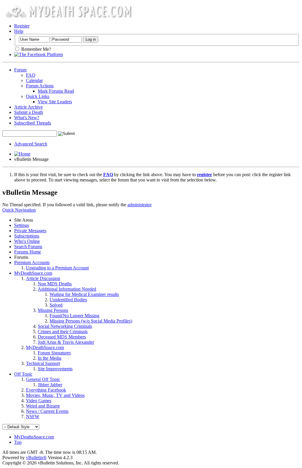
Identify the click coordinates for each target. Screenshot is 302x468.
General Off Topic (43, 379)
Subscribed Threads (32, 122)
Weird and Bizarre (43, 405)
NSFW (32, 416)
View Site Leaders (55, 101)
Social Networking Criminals (65, 326)
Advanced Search (30, 143)
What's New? (26, 117)
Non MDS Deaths (55, 283)
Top (18, 442)
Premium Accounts (32, 262)
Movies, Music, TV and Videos (55, 395)
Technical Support (43, 363)
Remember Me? (35, 49)
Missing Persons (53, 310)
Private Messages (30, 230)
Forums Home (27, 251)
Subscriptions (26, 235)
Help (18, 31)
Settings (21, 225)
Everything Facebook (46, 389)
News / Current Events (47, 411)
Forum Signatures (54, 352)
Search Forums (28, 246)
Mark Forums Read (56, 91)
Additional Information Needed (67, 289)
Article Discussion (43, 278)
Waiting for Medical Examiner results (84, 294)
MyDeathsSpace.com (34, 436)
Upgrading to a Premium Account (57, 267)
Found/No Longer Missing (74, 315)
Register (21, 25)
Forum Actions (40, 85)
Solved (56, 304)
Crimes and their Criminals (63, 331)
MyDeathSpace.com (33, 273)
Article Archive (28, 106)
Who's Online (27, 241)
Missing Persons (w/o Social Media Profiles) (91, 320)
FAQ (30, 75)
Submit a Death (28, 112)
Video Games (38, 400)
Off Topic (23, 374)
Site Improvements (55, 368)
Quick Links (37, 96)
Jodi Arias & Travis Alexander (66, 342)
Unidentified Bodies (68, 299)
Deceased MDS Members (62, 336)
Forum (20, 69)
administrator (139, 204)
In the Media (49, 358)
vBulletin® (36, 457)
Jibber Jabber (50, 384)
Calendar (34, 80)
